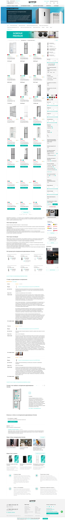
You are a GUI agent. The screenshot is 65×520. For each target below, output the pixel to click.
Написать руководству (52, 513)
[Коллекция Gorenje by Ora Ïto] (52, 257)
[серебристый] (50, 99)
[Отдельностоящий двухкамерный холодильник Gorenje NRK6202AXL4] (26, 132)
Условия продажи (27, 509)
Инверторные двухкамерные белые (32, 25)
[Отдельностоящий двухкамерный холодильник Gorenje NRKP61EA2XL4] (39, 69)
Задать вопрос (12, 421)
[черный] (48, 95)
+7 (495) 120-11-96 (52, 239)
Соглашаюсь (45, 518)
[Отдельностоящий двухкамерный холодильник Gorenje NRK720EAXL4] (39, 90)
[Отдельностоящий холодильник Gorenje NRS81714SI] (13, 90)
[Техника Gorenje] (32, 2)
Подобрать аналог (37, 124)
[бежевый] (54, 95)
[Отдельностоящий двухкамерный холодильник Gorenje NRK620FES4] (39, 174)
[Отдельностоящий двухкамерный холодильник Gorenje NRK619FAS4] (26, 48)
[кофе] (54, 97)
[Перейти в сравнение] (50, 3)
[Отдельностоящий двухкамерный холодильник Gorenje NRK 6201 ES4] (39, 111)
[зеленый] (50, 97)
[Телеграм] (53, 506)
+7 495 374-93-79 (10, 2)
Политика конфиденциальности (29, 515)
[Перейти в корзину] (54, 3)
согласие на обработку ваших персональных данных (24, 518)
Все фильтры (52, 206)
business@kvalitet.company (51, 511)
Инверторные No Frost (36, 27)
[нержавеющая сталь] (52, 95)
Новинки (43, 27)
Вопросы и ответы (38, 508)
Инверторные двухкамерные (43, 25)
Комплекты (48, 5)
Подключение (27, 508)
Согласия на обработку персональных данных (33, 519)
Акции (51, 27)
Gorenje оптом (27, 506)
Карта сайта (48, 515)
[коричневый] (52, 97)
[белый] (50, 95)
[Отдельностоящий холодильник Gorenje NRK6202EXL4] (39, 153)
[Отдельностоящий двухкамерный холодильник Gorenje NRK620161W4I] (39, 195)
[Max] (49, 506)
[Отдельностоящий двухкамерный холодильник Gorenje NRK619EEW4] (13, 69)
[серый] (52, 99)
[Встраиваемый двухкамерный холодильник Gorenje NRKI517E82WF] (26, 90)
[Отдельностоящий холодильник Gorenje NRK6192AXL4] (26, 195)
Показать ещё (25, 212)
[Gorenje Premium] (32, 34)
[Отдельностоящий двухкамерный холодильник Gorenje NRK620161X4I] (26, 153)
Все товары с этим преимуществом (35, 408)
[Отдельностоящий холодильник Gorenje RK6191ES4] (13, 153)
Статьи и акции (46, 1)
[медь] (48, 99)
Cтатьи (36, 506)
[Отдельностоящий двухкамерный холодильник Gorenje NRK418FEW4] (26, 111)
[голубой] (48, 97)
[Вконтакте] (47, 506)
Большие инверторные (13, 25)
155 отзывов (15, 281)
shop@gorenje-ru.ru (50, 509)
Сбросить (49, 204)
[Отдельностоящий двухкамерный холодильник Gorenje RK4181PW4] (13, 48)
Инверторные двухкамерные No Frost (13, 27)
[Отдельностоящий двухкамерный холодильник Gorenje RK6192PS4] (13, 174)
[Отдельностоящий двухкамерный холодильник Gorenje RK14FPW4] (13, 111)
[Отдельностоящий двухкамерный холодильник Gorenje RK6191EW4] (13, 132)
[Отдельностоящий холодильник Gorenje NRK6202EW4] (39, 132)
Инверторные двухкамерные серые (26, 27)
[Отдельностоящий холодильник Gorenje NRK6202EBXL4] (26, 69)
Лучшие (47, 27)
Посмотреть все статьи (40, 453)
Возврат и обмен (37, 509)
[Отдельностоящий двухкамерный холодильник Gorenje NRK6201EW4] (26, 174)
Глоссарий (36, 507)
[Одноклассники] (51, 506)
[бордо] (56, 95)
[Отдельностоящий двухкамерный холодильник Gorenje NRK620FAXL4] (39, 48)
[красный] (56, 97)
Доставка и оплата (28, 507)
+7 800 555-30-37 (10, 3)
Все (7, 25)
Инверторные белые (22, 25)
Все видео (42, 437)
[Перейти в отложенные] (47, 3)
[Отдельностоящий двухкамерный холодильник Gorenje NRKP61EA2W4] (13, 195)
